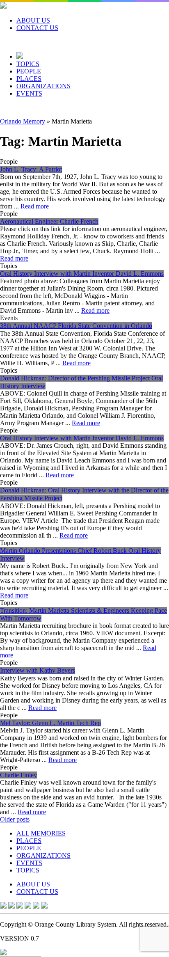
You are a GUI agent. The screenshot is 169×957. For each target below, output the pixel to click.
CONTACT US (37, 27)
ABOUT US (33, 20)
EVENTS (29, 93)
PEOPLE (28, 71)
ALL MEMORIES (41, 833)
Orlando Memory (22, 121)
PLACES (28, 78)
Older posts (15, 819)
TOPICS (27, 63)
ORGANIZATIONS (43, 85)
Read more (35, 206)
